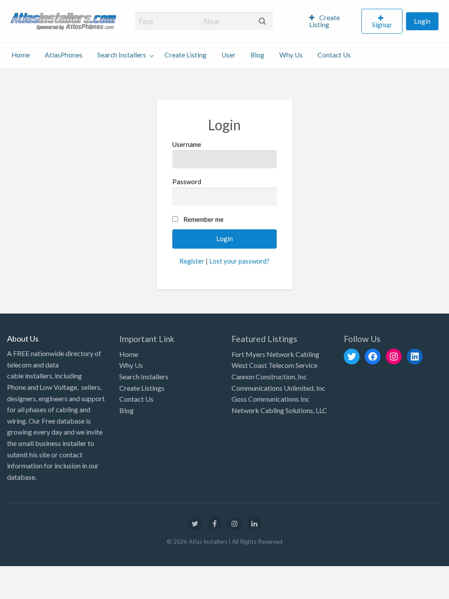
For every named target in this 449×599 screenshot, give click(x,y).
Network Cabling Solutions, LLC (279, 410)
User (228, 55)
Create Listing (324, 21)
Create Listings (141, 388)
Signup (382, 25)
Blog (257, 55)
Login (422, 21)
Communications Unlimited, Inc (278, 388)
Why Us (291, 55)
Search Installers (121, 55)
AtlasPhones (63, 55)
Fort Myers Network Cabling (275, 354)
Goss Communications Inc (271, 399)
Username (186, 144)
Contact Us (334, 55)
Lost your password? (239, 261)
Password (186, 181)
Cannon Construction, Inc (269, 376)
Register (191, 261)
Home (20, 55)
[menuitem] (331, 21)
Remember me (203, 219)
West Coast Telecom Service (274, 365)
